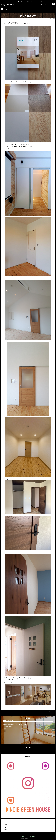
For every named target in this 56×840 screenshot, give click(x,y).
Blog (18, 11)
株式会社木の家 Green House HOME (8, 11)
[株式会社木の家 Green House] (8, 5)
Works (5, 824)
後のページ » (52, 712)
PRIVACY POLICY (31, 836)
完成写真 (6, 829)
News (5, 827)
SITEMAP (22, 836)
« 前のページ (4, 712)
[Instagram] (28, 786)
